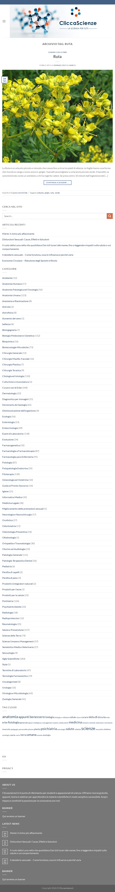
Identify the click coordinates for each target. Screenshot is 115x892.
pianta (37, 729)
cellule (72, 717)
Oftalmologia (9, 537)
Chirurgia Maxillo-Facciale (15, 358)
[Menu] (4, 21)
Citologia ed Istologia (13, 376)
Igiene (5, 491)
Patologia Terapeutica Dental (17, 560)
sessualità (99, 729)
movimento (108, 723)
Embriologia (8, 422)
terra (23, 734)
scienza (78, 729)
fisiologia (13, 722)
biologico (58, 717)
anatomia (10, 716)
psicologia (61, 729)
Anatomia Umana (11, 295)
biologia (49, 717)
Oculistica (7, 520)
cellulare (65, 717)
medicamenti (63, 723)
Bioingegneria (9, 329)
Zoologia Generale (11, 699)
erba (108, 717)
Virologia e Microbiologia (15, 693)
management (47, 723)
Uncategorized (9, 681)
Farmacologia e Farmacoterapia (18, 451)
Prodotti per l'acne (11, 589)
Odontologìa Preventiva (14, 531)
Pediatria (7, 566)
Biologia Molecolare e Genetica (18, 335)
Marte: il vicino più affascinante (18, 233)
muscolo (6, 729)
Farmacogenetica (11, 445)
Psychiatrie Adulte (11, 606)
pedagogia (14, 729)
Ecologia (6, 416)
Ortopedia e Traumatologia (16, 543)
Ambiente (7, 277)
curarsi (84, 717)
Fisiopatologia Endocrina (15, 468)
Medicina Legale (10, 503)
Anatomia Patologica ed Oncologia (20, 289)
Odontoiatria (9, 526)
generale (24, 722)
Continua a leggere (57, 182)
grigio (47, 193)
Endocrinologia (10, 427)
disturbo (102, 717)
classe (78, 717)
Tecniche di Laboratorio (14, 670)
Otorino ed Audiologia (13, 549)
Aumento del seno (11, 318)
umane (39, 735)
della (91, 717)
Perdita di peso (10, 577)
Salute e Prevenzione (13, 629)
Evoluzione (8, 439)
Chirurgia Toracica (11, 370)
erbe (4, 722)
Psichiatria (7, 601)
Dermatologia (9, 393)
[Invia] (110, 216)
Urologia (6, 687)
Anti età (6, 306)
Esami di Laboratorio (13, 433)
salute (70, 729)
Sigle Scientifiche (10, 658)
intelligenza (37, 723)
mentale (92, 723)
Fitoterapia (8, 474)
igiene (30, 723)
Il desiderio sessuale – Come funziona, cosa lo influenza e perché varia (37, 254)
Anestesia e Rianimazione (15, 301)
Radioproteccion (10, 618)
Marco (72, 65)
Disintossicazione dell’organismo (19, 410)
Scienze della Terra (11, 635)
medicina (75, 722)
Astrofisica (7, 312)
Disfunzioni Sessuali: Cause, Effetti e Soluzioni (25, 239)
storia (18, 735)
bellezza (6, 324)
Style (4, 664)
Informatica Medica (12, 497)
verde (57, 193)
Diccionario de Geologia (14, 404)
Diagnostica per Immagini (15, 399)
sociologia (6, 735)
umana (31, 735)
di (96, 717)
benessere (37, 717)
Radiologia (7, 612)
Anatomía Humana (12, 283)
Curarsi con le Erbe (57, 52)
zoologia (46, 735)
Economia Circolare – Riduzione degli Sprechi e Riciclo (29, 260)
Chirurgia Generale (12, 352)
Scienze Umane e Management (18, 641)
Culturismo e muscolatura (15, 381)
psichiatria (49, 729)
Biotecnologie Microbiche (15, 347)
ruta (52, 193)
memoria (85, 723)
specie (12, 735)
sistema (107, 729)
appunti (23, 717)
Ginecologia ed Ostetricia (15, 479)
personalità (23, 729)
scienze (88, 728)
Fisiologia (7, 462)
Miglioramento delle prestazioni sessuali (23, 508)
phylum (30, 729)
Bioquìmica (8, 341)
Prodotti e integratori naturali (17, 583)
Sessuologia (8, 652)
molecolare (100, 723)
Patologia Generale (12, 554)
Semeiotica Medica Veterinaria (18, 647)
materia (56, 723)
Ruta (57, 56)
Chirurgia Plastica (11, 364)
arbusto (40, 193)
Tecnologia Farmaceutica (15, 675)
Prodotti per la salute (13, 595)
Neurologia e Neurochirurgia (17, 514)
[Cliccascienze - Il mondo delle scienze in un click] (59, 21)
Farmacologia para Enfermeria (17, 456)
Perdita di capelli (10, 572)
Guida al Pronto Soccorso (15, 485)
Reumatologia (9, 624)
